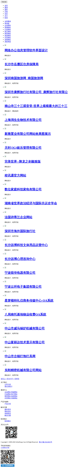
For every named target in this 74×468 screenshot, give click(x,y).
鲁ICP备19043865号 (45, 442)
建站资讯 (8, 409)
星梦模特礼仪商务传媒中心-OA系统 (29, 300)
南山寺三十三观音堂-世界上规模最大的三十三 (36, 106)
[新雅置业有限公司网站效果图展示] (5, 128)
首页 (6, 5)
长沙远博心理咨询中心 (20, 259)
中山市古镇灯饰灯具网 (20, 356)
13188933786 (5, 447)
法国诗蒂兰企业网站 (18, 217)
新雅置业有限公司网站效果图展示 (28, 133)
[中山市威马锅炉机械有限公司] (5, 323)
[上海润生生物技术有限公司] (5, 115)
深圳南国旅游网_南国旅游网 (24, 78)
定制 (6, 11)
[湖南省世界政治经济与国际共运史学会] (5, 198)
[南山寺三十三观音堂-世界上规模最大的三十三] (5, 101)
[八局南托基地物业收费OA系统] (5, 309)
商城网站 (8, 27)
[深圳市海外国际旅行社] (5, 226)
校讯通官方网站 (15, 175)
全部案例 (8, 21)
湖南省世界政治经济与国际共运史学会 (31, 203)
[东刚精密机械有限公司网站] (5, 365)
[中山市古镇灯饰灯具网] (5, 351)
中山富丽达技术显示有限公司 (25, 342)
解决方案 (8, 415)
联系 (6, 18)
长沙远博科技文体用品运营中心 (26, 245)
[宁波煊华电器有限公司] (5, 267)
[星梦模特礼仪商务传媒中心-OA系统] (5, 295)
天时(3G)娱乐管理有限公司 (23, 147)
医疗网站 (8, 31)
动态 (6, 13)
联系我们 (8, 421)
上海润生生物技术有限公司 (23, 120)
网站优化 (8, 411)
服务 (6, 9)
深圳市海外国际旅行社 (20, 231)
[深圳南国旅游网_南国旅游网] (5, 73)
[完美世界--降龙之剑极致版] (5, 156)
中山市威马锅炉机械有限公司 (25, 328)
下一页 (14, 379)
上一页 (6, 379)
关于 (6, 16)
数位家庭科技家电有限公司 (23, 189)
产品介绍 (8, 404)
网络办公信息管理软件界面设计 (26, 50)
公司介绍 (8, 384)
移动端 (7, 23)
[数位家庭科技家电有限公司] (5, 184)
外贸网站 (8, 37)
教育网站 (8, 33)
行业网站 (8, 29)
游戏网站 (8, 39)
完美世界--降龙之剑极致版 (23, 161)
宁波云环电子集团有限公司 (23, 286)
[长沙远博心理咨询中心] (5, 254)
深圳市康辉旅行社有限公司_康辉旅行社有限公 (36, 92)
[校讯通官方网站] (5, 170)
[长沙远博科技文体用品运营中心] (5, 240)
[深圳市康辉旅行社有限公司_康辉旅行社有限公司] (5, 87)
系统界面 (8, 41)
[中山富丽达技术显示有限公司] (5, 337)
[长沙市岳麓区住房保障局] (5, 59)
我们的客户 (8, 386)
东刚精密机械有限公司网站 (23, 370)
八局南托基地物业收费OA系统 (25, 314)
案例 (6, 7)
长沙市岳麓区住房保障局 (22, 64)
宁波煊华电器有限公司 (20, 272)
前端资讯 (8, 413)
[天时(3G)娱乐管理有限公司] (5, 142)
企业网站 (8, 25)
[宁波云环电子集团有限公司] (5, 281)
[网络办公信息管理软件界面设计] (5, 45)
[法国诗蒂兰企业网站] (5, 212)
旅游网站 (8, 35)
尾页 (17, 379)
